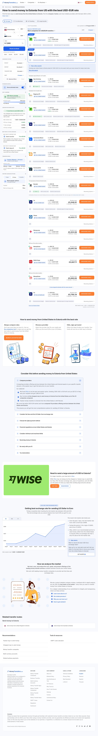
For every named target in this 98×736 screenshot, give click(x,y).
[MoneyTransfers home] (10, 2)
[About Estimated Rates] (25, 84)
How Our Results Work (34, 305)
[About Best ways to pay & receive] (25, 131)
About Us (49, 673)
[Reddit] (84, 726)
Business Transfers (35, 678)
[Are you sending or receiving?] (22, 43)
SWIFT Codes (33, 700)
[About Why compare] (25, 92)
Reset (22, 79)
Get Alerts (81, 554)
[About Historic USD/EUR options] (25, 173)
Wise (27, 391)
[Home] (3, 7)
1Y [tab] (18, 518)
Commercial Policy (51, 697)
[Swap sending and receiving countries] (14, 32)
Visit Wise (54, 486)
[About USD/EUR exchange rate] (25, 107)
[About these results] (54, 30)
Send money (8, 7)
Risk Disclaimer (67, 679)
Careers (49, 694)
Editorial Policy (50, 676)
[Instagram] (79, 726)
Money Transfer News (35, 697)
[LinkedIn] (82, 726)
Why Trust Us (50, 686)
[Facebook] (77, 726)
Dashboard (33, 705)
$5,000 (16, 54)
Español (81, 679)
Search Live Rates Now (14, 338)
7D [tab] (5, 518)
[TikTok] (87, 726)
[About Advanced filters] (25, 59)
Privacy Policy (66, 676)
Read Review (65, 486)
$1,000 (10, 54)
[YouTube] (90, 726)
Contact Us (49, 700)
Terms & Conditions (68, 673)
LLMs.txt (65, 682)
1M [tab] (12, 518)
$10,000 (22, 54)
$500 (5, 54)
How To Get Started (52, 689)
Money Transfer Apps (35, 685)
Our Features (50, 683)
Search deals (90, 2)
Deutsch (81, 676)
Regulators (33, 703)
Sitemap (49, 692)
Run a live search (33, 70)
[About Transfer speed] (25, 156)
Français (81, 682)
